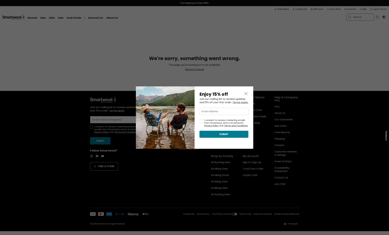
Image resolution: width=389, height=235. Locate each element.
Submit (223, 134)
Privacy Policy (211, 125)
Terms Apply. (240, 102)
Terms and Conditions (236, 125)
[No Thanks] (245, 93)
